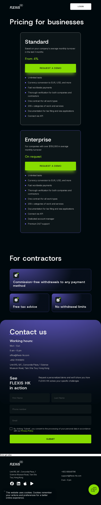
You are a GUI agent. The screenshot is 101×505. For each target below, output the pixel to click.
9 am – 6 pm (66, 480)
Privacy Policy (27, 431)
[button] (50, 166)
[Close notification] (29, 491)
